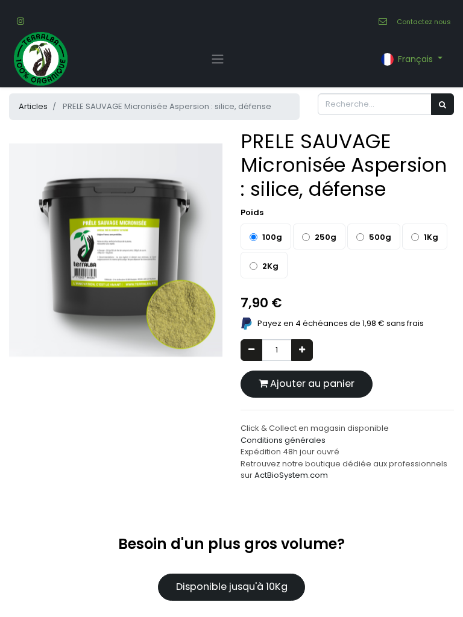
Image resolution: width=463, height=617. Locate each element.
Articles (33, 106)
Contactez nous (424, 22)
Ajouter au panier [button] (311, 383)
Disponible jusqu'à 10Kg (232, 587)
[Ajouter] (302, 350)
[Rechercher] (442, 104)
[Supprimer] (251, 350)
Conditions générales (283, 440)
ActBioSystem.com (291, 475)
